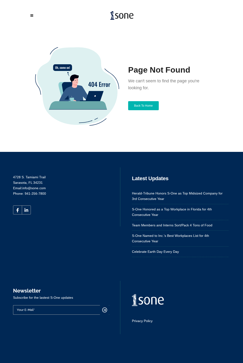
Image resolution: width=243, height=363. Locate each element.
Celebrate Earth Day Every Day (155, 252)
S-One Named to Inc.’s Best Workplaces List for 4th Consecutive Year (170, 238)
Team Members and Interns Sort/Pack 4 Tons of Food (172, 225)
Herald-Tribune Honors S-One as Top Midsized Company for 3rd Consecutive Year (177, 196)
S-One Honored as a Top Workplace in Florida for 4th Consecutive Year (172, 212)
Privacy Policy (142, 321)
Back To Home (143, 105)
